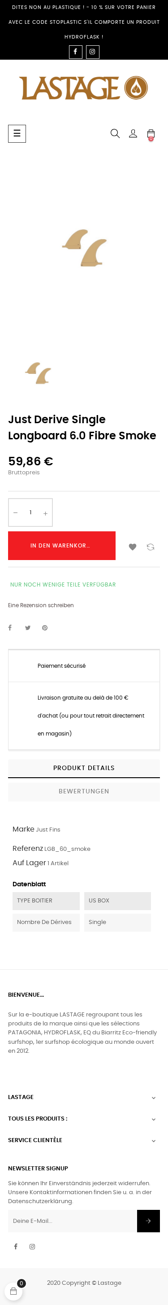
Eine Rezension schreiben (41, 605)
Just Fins (48, 830)
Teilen (15, 628)
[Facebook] (75, 52)
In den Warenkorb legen (70, 545)
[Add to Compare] (150, 545)
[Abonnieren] (148, 1221)
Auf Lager (29, 863)
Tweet (32, 628)
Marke (23, 829)
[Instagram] (92, 52)
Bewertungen (84, 791)
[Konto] (133, 134)
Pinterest (49, 628)
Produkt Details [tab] (84, 768)
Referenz (28, 848)
